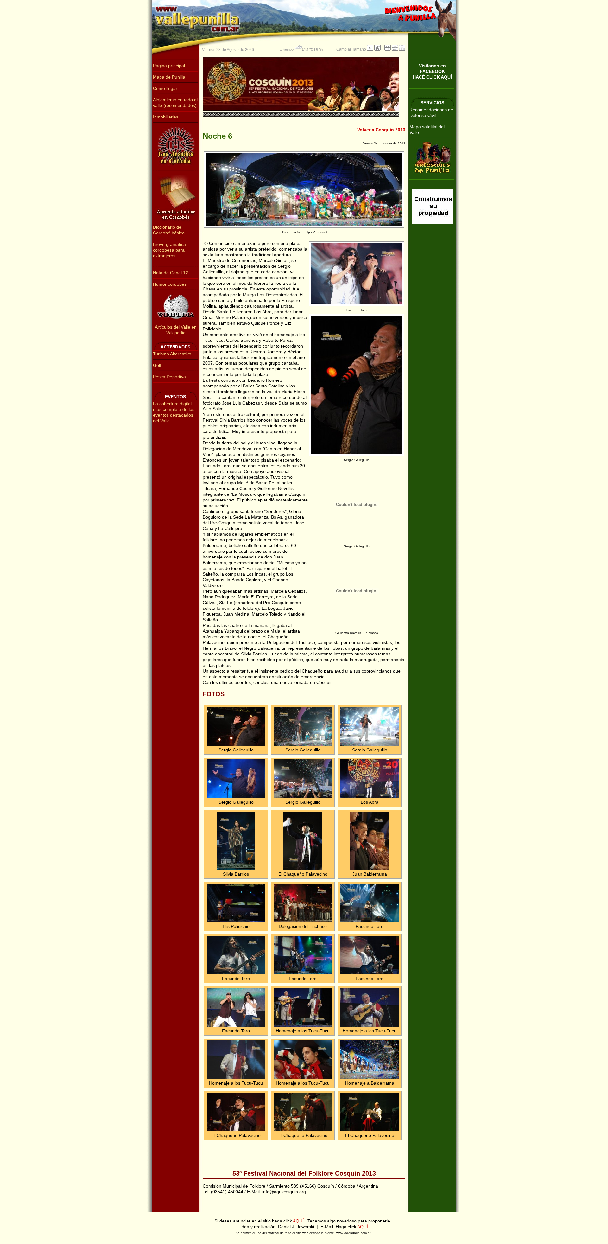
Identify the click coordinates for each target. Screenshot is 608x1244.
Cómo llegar (165, 88)
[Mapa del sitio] (402, 49)
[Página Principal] (387, 49)
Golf (157, 365)
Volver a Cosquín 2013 (381, 129)
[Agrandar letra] (377, 49)
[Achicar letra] (370, 49)
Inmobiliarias (165, 116)
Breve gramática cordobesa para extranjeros (169, 250)
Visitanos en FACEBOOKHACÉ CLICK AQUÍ (432, 71)
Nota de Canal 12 (170, 272)
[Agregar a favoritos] (395, 49)
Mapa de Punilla (169, 77)
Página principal (169, 65)
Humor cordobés (170, 284)
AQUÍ (299, 1220)
